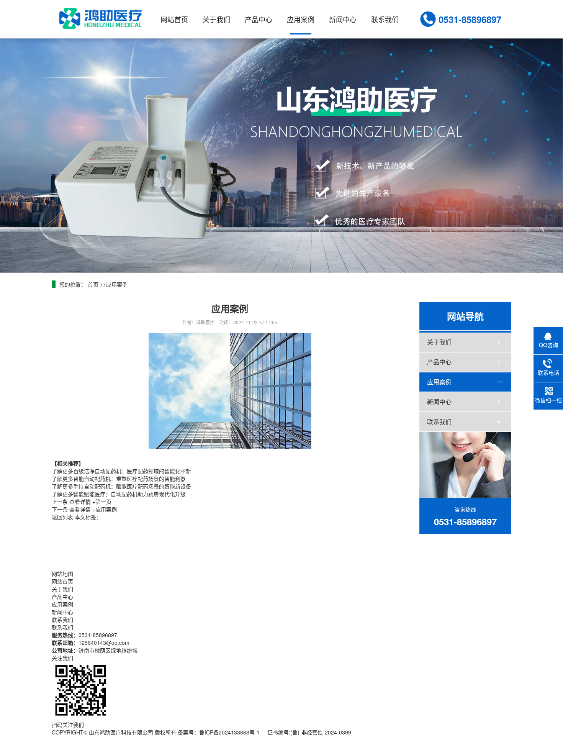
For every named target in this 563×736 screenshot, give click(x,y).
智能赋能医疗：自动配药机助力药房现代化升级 (119, 494)
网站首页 (174, 19)
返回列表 (62, 517)
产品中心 (258, 19)
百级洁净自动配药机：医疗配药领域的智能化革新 (121, 471)
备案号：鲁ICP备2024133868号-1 (219, 732)
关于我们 (216, 19)
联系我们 (385, 19)
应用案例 (300, 19)
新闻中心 (343, 19)
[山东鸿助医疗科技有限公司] (102, 18)
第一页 (90, 501)
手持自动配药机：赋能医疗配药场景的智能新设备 (121, 486)
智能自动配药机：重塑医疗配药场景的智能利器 (119, 478)
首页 (93, 284)
